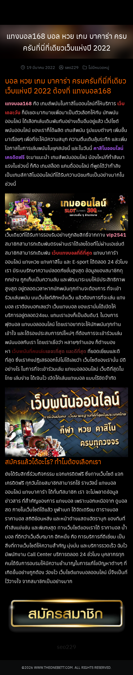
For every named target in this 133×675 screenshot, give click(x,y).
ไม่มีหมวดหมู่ (98, 67)
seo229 (72, 67)
